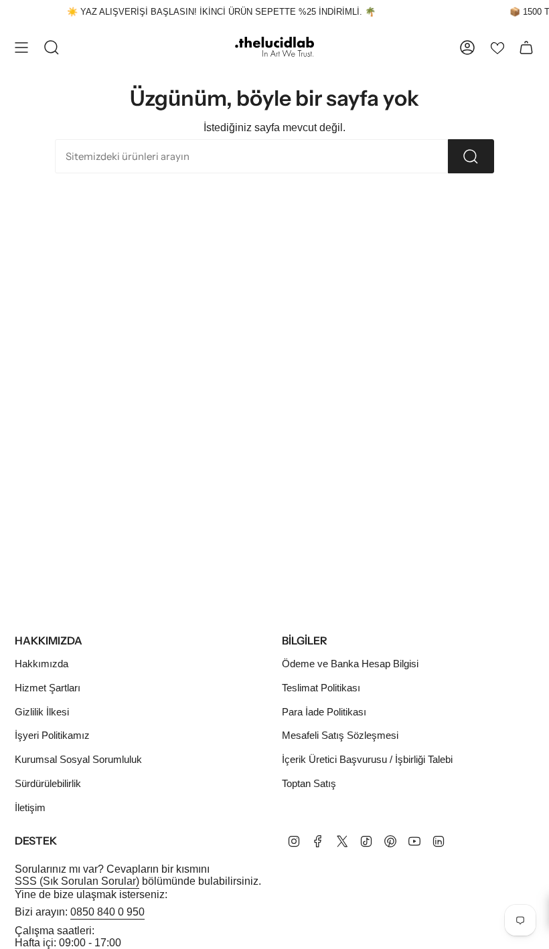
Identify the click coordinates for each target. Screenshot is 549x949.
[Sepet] (526, 47)
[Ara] (471, 156)
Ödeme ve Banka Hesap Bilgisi (350, 663)
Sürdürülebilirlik (48, 783)
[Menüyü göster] (21, 47)
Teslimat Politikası (321, 687)
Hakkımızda (41, 663)
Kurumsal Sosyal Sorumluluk (78, 759)
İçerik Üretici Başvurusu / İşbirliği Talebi (367, 759)
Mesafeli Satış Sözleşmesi (340, 735)
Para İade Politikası (324, 711)
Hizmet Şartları (47, 687)
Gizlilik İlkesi (42, 711)
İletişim (30, 807)
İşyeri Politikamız (52, 735)
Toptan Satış (309, 783)
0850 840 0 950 (107, 912)
